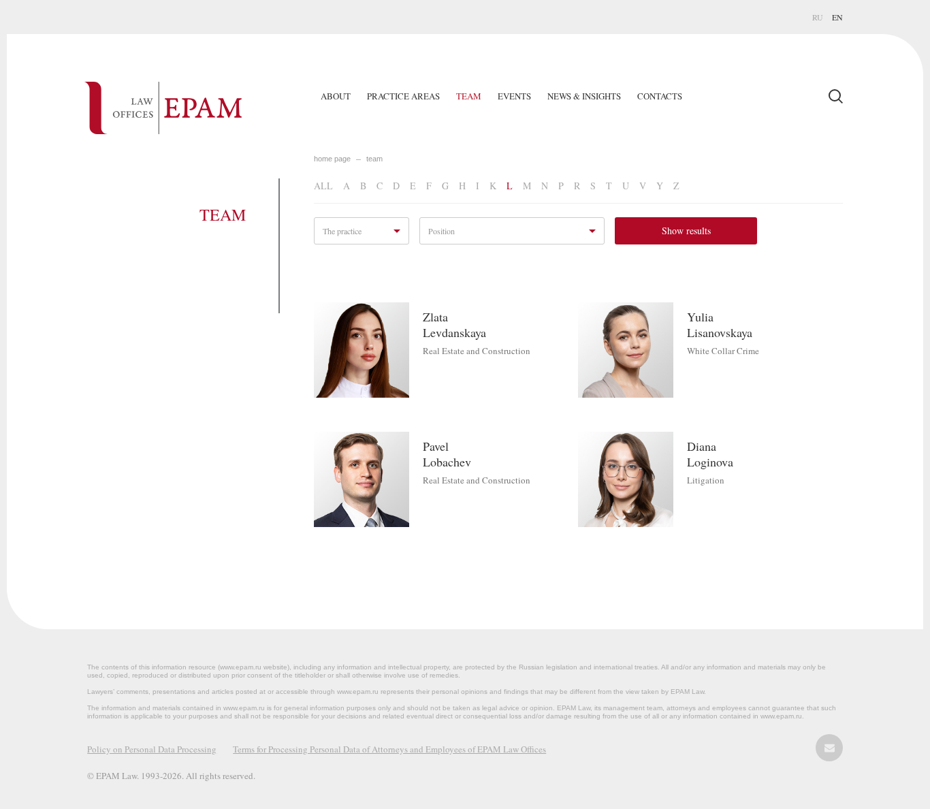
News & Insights (584, 96)
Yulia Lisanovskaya (719, 324)
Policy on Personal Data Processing (152, 749)
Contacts (659, 96)
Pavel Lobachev (447, 454)
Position (441, 230)
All (323, 185)
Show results (686, 230)
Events (514, 96)
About (336, 96)
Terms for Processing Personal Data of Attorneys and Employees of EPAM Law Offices (389, 749)
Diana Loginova (710, 454)
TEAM (374, 159)
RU (817, 17)
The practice (342, 230)
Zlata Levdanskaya (454, 324)
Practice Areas (403, 96)
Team (468, 96)
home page (332, 159)
